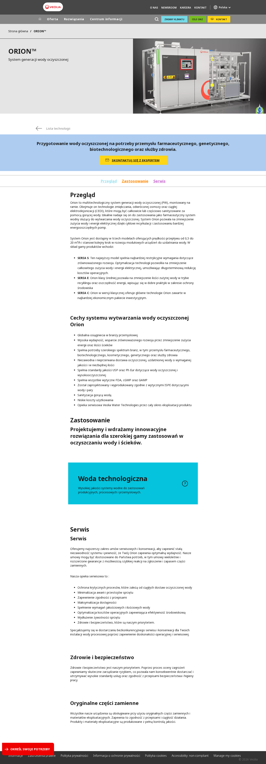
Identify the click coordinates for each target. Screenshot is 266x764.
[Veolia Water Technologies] (53, 7)
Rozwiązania (74, 19)
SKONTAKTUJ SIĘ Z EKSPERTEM (136, 160)
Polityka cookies (156, 756)
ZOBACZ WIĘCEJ (133, 483)
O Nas (154, 7)
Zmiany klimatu (174, 19)
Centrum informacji (106, 19)
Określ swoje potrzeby (30, 749)
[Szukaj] (156, 19)
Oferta (52, 19)
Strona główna (18, 31)
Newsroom (169, 7)
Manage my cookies (227, 756)
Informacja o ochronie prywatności (116, 756)
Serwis (159, 181)
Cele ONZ (197, 19)
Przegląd (109, 181)
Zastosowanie (135, 181)
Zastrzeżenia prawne (42, 756)
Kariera (185, 7)
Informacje (15, 756)
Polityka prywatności (74, 756)
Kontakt (200, 7)
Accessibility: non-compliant (190, 756)
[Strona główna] (40, 19)
